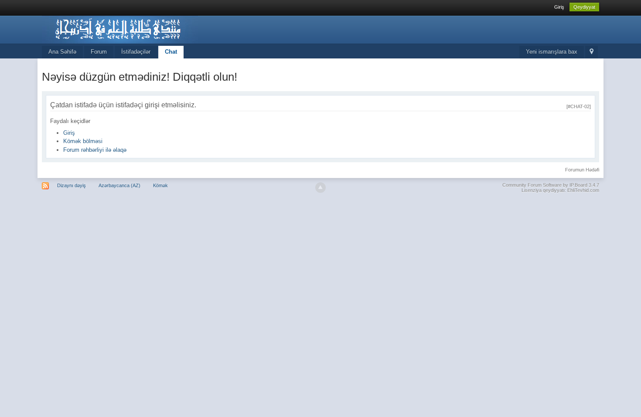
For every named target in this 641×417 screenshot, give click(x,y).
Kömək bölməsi (82, 141)
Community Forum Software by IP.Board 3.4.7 (550, 185)
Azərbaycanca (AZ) (119, 185)
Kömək (160, 185)
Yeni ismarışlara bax (551, 51)
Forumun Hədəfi (582, 169)
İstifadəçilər (135, 51)
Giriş (559, 7)
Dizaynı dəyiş (71, 185)
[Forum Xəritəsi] (591, 52)
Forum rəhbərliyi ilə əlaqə (94, 150)
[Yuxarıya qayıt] (320, 187)
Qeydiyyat (584, 7)
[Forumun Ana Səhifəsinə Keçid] (120, 29)
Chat (171, 51)
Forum (99, 51)
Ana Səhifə (62, 51)
